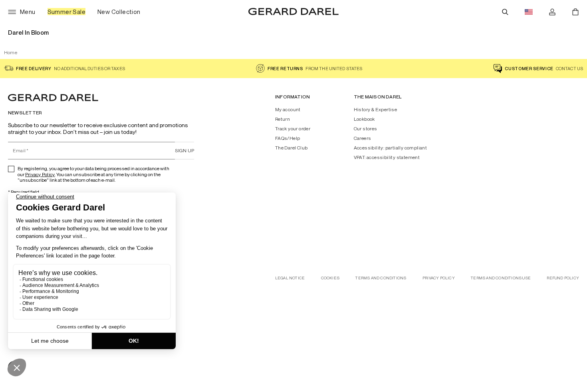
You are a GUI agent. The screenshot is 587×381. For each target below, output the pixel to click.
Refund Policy (563, 278)
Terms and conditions (380, 278)
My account (288, 109)
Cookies (330, 278)
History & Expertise (375, 109)
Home (10, 52)
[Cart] (575, 12)
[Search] (505, 12)
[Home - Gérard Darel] (293, 12)
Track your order (292, 128)
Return (282, 119)
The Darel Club (291, 147)
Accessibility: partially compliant (390, 147)
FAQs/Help (287, 138)
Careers (362, 138)
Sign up (184, 150)
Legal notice (290, 278)
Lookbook (364, 119)
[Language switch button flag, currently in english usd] (529, 12)
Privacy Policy (40, 174)
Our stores (365, 128)
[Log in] (552, 12)
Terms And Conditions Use (501, 278)
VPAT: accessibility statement (387, 157)
